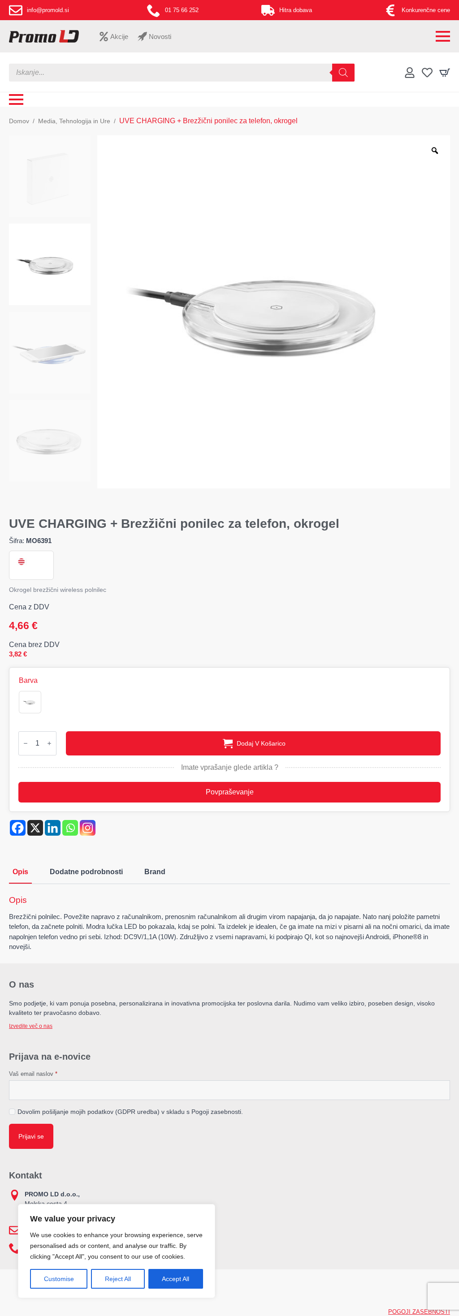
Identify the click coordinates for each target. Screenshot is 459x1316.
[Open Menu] (443, 36)
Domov (19, 121)
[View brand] (21, 561)
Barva (28, 680)
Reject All (118, 1278)
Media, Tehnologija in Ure (74, 121)
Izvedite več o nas (30, 1026)
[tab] (20, 872)
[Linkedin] (53, 828)
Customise (59, 1278)
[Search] (343, 73)
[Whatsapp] (70, 828)
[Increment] (49, 743)
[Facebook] (18, 828)
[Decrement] (25, 743)
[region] (116, 1251)
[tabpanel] (229, 923)
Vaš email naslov (33, 1074)
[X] (35, 828)
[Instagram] (87, 828)
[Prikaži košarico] (444, 72)
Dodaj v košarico (261, 743)
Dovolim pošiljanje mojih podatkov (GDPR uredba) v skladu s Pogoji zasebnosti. (130, 1111)
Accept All (175, 1278)
